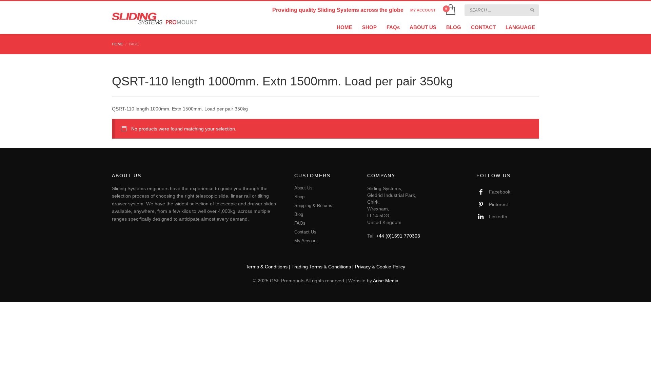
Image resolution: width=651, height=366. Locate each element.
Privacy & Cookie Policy (380, 266)
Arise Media (385, 280)
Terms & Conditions (267, 266)
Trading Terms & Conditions (321, 266)
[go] (532, 9)
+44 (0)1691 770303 (398, 236)
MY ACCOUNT (423, 10)
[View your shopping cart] (450, 10)
